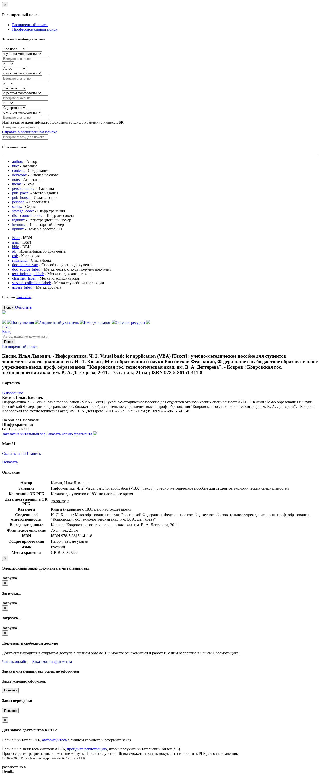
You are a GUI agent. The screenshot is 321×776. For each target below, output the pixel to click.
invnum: (18, 224)
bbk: (15, 247)
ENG (6, 327)
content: (18, 170)
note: (16, 179)
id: (14, 251)
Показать (10, 462)
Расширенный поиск (30, 25)
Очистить (23, 307)
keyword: (19, 175)
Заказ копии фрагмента (52, 661)
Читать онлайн (14, 661)
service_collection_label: (31, 283)
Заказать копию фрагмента (69, 434)
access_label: (22, 287)
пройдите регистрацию (87, 749)
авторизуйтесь (54, 740)
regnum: (18, 220)
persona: (18, 202)
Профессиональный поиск (34, 29)
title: (15, 166)
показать (24, 297)
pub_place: (20, 193)
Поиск (8, 307)
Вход (6, 331)
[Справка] (148, 322)
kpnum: (18, 229)
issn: (15, 242)
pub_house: (21, 197)
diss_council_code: (27, 215)
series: (17, 206)
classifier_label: (24, 278)
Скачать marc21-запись (21, 453)
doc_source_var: (25, 265)
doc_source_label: (26, 269)
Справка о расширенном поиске (29, 132)
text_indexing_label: (28, 274)
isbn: (16, 238)
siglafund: (20, 260)
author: (17, 161)
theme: (17, 184)
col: (15, 256)
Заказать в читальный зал (23, 434)
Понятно (10, 690)
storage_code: (23, 211)
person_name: (23, 188)
